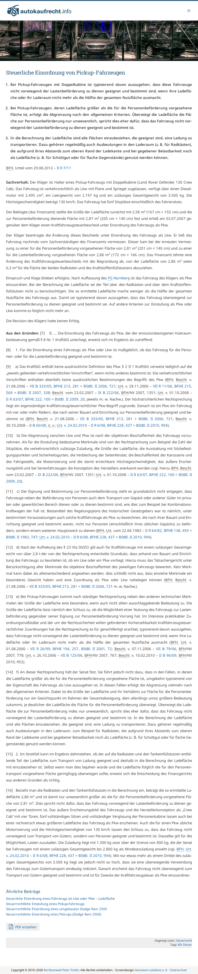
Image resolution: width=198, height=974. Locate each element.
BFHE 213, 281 (66, 386)
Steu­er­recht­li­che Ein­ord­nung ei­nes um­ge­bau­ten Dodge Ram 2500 (56, 909)
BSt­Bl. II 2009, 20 (70, 399)
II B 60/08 (37, 425)
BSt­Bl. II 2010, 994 (152, 425)
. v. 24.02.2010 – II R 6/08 (81, 425)
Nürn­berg (119, 277)
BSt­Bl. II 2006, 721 (100, 386)
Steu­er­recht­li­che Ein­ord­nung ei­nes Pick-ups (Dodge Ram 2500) (53, 914)
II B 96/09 (168, 655)
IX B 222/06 (108, 392)
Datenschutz (178, 970)
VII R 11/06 (162, 386)
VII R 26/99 (40, 648)
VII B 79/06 (166, 648)
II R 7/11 (64, 167)
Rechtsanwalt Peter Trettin (61, 970)
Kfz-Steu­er (185, 945)
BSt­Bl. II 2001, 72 (96, 648)
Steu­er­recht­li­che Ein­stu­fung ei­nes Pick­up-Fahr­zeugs (45, 904)
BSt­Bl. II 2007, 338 (33, 392)
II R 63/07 (14, 399)
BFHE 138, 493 (176, 530)
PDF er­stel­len (25, 927)
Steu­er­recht (184, 940)
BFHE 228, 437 (119, 425)
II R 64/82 (153, 530)
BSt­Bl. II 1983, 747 (21, 537)
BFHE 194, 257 (65, 648)
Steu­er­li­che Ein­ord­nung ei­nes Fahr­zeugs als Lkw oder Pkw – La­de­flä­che (60, 898)
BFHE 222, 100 (37, 399)
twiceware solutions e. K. (151, 970)
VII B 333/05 (40, 386)
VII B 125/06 (71, 655)
